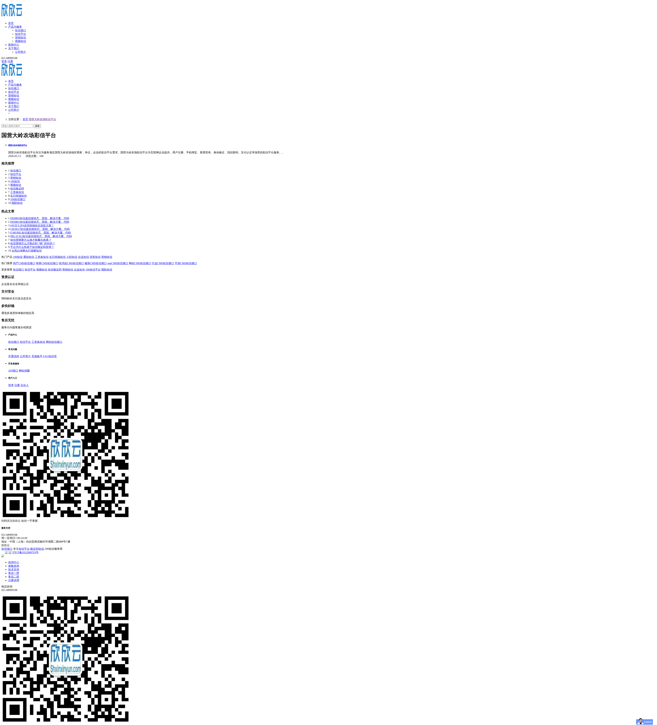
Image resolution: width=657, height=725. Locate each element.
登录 (4, 61)
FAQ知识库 (50, 356)
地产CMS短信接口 (24, 263)
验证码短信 (37, 548)
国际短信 (17, 202)
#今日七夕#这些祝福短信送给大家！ (32, 225)
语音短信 (95, 256)
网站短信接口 (54, 341)
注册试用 (13, 580)
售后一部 (13, 573)
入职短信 (71, 256)
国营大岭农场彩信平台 (42, 119)
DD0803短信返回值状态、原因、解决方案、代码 (39, 218)
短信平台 (20, 33)
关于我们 (13, 48)
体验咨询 (13, 565)
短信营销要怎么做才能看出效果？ (30, 239)
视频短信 (20, 41)
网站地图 (24, 370)
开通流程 (13, 356)
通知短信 (28, 256)
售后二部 (13, 576)
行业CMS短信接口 (163, 263)
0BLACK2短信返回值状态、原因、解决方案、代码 (41, 236)
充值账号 (36, 356)
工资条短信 (17, 192)
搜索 (37, 126)
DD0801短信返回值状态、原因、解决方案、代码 (39, 221)
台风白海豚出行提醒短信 (27, 250)
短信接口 (20, 30)
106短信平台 (93, 269)
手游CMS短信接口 (186, 263)
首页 (11, 23)
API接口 (13, 370)
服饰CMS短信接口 (96, 263)
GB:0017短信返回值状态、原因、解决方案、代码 (40, 229)
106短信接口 (17, 199)
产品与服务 (15, 26)
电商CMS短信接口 (47, 263)
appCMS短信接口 (117, 263)
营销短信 (20, 37)
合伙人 (25, 385)
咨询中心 (13, 562)
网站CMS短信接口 (140, 263)
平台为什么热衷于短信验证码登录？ (32, 247)
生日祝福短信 (18, 195)
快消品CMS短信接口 (71, 263)
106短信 (15, 181)
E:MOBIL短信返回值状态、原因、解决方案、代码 (40, 232)
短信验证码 (17, 188)
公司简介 (20, 51)
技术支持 (13, 569)
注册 (10, 61)
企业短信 (83, 256)
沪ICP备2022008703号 (25, 552)
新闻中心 (13, 44)
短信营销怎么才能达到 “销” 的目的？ (32, 243)
